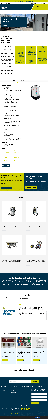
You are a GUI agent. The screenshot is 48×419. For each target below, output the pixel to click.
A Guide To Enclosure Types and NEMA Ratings (39, 351)
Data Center (6, 152)
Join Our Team (3, 411)
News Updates (24, 389)
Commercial (6, 150)
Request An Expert (14, 392)
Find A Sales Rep (14, 390)
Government (6, 157)
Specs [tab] (34, 80)
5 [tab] (46, 313)
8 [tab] (46, 316)
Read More (4, 230)
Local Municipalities (8, 161)
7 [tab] (46, 315)
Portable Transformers (8, 223)
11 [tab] (46, 319)
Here (30, 1)
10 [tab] (46, 318)
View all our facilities (14, 413)
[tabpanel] (24, 126)
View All (45, 333)
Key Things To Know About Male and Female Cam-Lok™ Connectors (23, 352)
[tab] (27, 80)
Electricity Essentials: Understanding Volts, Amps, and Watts (8, 352)
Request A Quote (44, 3)
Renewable (6, 160)
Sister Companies (4, 408)
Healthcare (16, 157)
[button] (32, 1)
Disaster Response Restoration (17, 153)
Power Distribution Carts (32, 223)
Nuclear (15, 159)
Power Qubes (29, 257)
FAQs (2, 410)
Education (6, 154)
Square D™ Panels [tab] (17, 80)
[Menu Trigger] (46, 60)
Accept (37, 417)
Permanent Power (4, 389)
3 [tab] (46, 311)
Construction (16, 150)
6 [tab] (46, 314)
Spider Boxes (5, 257)
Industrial (6, 159)
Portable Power (4, 390)
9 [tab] (46, 317)
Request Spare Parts (15, 394)
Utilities (15, 160)
